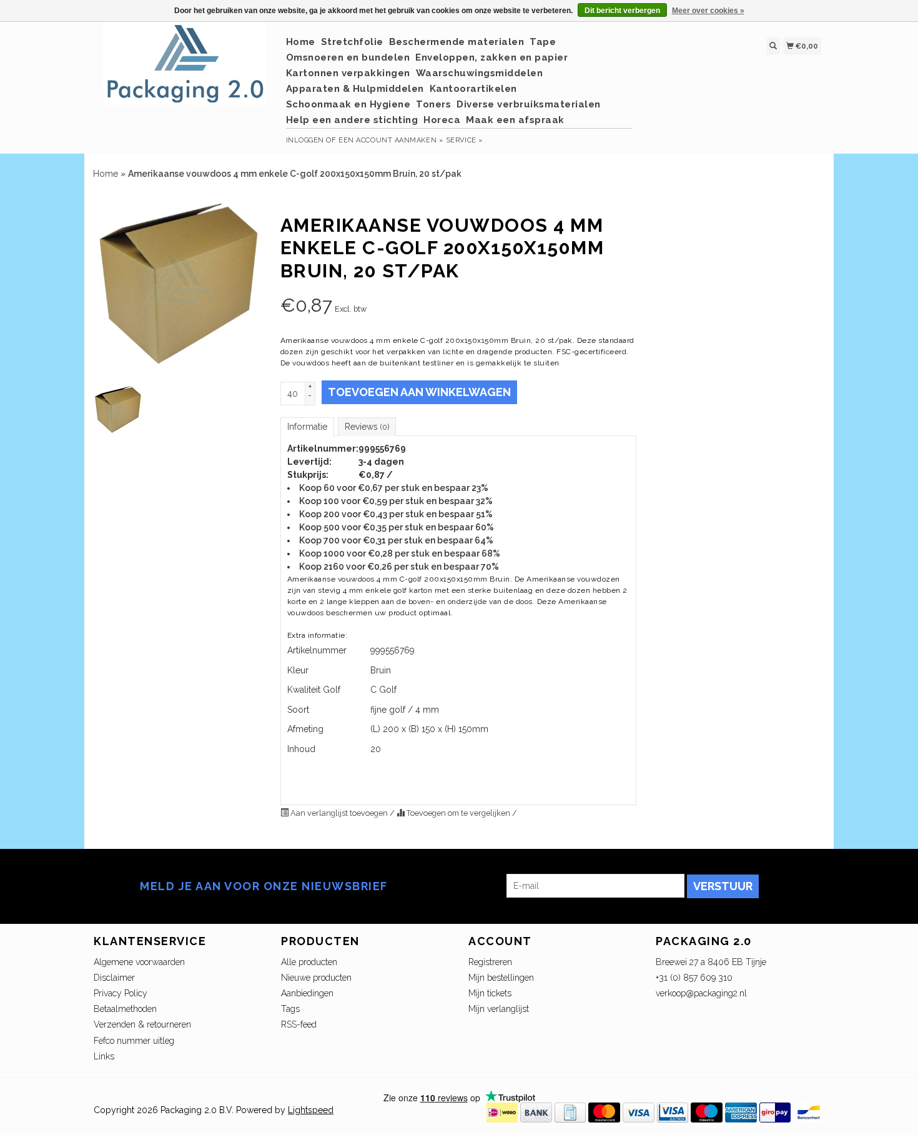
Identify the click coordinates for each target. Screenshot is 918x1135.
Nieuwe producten (316, 978)
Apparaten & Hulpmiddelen (355, 88)
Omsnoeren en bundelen (348, 57)
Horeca (441, 120)
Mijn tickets (489, 993)
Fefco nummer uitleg (134, 1041)
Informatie (307, 427)
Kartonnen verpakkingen (348, 73)
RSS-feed (299, 1024)
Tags (290, 1009)
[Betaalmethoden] (502, 1112)
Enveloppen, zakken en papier (491, 57)
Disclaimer (114, 978)
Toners (433, 104)
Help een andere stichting (352, 120)
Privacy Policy (120, 993)
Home (300, 41)
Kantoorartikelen (473, 88)
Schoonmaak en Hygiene (348, 104)
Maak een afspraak (515, 120)
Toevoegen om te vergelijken (458, 813)
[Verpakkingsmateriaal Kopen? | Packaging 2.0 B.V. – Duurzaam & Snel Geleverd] (185, 69)
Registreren (490, 962)
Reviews (367, 427)
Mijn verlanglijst (498, 1009)
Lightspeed (310, 1110)
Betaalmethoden (125, 1009)
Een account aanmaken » (390, 140)
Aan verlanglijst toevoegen (339, 813)
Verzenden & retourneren (142, 1024)
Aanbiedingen (307, 993)
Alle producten (309, 962)
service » (464, 140)
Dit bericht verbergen (622, 10)
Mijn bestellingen (501, 978)
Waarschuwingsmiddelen (479, 73)
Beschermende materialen (457, 41)
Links (104, 1056)
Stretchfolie (352, 41)
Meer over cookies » (708, 10)
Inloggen (305, 140)
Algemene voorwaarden (139, 962)
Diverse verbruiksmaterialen (529, 104)
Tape (543, 41)
